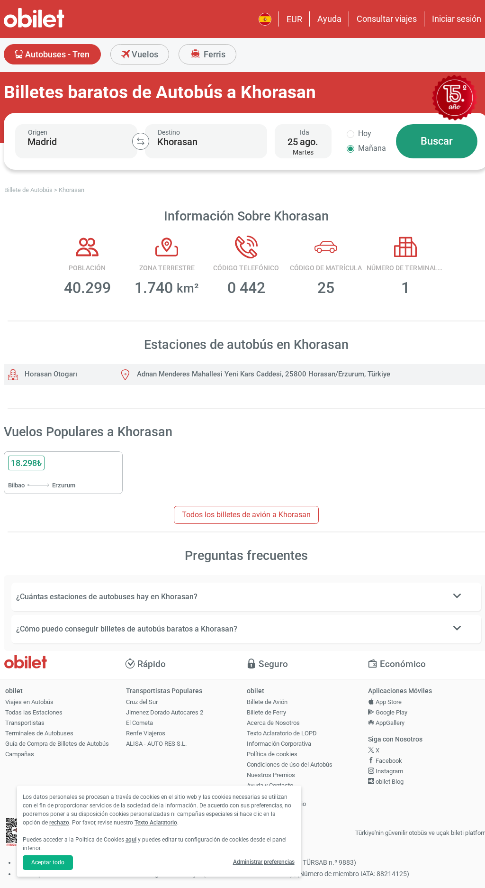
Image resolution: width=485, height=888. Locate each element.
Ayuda (329, 19)
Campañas (19, 754)
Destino (169, 132)
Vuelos (144, 54)
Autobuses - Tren (56, 54)
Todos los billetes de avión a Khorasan (246, 514)
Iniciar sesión (456, 19)
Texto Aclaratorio (156, 822)
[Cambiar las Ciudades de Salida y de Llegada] (140, 141)
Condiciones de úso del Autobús (289, 764)
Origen (37, 132)
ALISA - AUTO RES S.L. (156, 743)
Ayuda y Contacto (270, 785)
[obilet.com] (57, 26)
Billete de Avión (267, 701)
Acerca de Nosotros (273, 722)
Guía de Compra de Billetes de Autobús (57, 743)
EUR (294, 19)
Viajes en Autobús (29, 701)
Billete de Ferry (266, 712)
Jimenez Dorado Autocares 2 (164, 712)
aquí (131, 839)
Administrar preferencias (264, 862)
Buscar (437, 141)
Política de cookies (272, 754)
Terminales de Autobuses (39, 733)
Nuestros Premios (271, 774)
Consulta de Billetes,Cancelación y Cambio (276, 799)
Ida (304, 132)
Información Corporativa (279, 743)
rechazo (59, 822)
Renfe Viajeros (145, 733)
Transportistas (25, 722)
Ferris (213, 54)
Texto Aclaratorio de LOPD (282, 733)
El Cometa (139, 722)
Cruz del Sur (142, 701)
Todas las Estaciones (34, 712)
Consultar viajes (387, 19)
